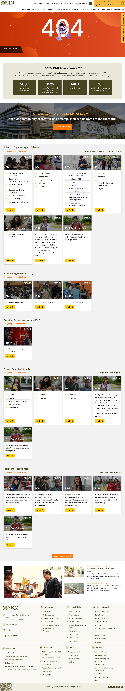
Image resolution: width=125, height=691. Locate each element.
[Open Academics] (55, 9)
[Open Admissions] (44, 9)
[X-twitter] (118, 687)
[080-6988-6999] (4, 624)
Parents (41, 4)
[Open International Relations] (111, 9)
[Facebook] (115, 687)
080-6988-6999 (11, 625)
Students (34, 4)
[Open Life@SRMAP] (123, 9)
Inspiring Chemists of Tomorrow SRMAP (104, 585)
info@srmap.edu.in (12, 630)
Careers (66, 4)
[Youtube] (112, 687)
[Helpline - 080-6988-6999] (96, 5)
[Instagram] (122, 687)
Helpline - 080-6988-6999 (105, 5)
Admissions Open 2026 (103, 2)
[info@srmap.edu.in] (4, 630)
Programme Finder (81, 4)
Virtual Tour (60, 126)
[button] (32, 582)
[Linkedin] (109, 687)
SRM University (102, 566)
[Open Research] (64, 9)
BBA (37, 488)
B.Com (9, 488)
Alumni (48, 4)
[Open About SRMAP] (33, 9)
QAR (71, 4)
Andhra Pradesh (92, 566)
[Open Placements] (91, 9)
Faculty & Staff (57, 4)
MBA (67, 488)
